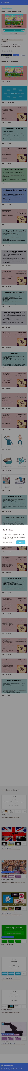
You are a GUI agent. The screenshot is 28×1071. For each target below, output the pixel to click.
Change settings (7, 542)
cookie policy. (10, 538)
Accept (21, 542)
